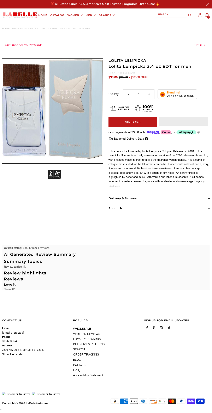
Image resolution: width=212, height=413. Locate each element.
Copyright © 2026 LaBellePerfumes (25, 403)
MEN (89, 15)
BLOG (77, 359)
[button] (183, 121)
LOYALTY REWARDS (87, 339)
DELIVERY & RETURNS (89, 344)
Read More (114, 186)
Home (6, 28)
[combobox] (171, 15)
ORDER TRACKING (86, 354)
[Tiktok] (169, 328)
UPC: (111, 72)
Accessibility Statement (88, 375)
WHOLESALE (82, 328)
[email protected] (13, 332)
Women (73, 15)
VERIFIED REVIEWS (86, 333)
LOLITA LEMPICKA (127, 60)
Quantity (113, 94)
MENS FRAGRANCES (25, 28)
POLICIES (79, 364)
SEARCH (79, 349)
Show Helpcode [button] (12, 354)
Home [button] (42, 15)
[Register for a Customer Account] (200, 15)
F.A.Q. (77, 370)
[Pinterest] (154, 328)
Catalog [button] (57, 15)
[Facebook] (147, 328)
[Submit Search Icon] (189, 15)
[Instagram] (161, 328)
